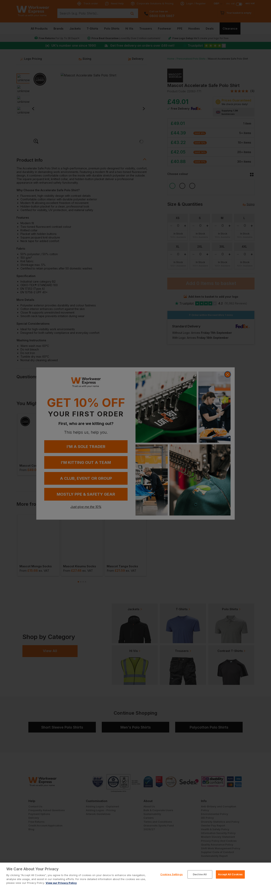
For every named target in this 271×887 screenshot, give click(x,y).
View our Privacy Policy (61, 882)
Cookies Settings (171, 874)
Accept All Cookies (230, 874)
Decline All (200, 874)
